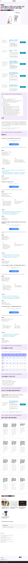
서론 (2, 97)
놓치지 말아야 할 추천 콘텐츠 (5, 105)
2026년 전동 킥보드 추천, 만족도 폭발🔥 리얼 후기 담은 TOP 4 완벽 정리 (11, 111)
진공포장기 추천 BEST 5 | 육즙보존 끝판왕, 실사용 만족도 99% (10, 114)
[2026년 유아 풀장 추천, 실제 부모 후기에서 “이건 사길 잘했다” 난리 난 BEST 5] (5, 447)
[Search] (27, 1)
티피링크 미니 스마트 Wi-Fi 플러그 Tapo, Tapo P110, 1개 (13, 40)
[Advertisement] (14, 32)
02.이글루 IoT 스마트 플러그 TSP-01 (7, 181)
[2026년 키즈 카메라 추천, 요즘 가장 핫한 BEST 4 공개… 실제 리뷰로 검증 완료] (5, 429)
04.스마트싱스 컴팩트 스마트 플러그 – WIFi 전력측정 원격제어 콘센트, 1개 (11, 101)
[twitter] (19, 557)
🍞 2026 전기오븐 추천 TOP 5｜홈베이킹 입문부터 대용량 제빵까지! (22, 508)
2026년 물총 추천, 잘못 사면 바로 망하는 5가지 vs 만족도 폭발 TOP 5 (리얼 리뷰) (12, 110)
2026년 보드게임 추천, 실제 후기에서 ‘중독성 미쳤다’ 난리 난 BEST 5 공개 (11, 109)
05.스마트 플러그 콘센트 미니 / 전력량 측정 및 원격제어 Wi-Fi (11, 306)
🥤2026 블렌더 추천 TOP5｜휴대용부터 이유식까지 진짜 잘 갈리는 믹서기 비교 (12, 113)
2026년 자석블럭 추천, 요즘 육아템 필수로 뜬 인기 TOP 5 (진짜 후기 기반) (11, 107)
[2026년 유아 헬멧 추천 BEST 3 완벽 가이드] (22, 429)
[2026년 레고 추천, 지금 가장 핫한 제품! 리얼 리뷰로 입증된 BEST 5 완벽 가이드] (22, 466)
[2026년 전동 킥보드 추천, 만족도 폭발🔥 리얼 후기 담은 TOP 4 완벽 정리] (5, 466)
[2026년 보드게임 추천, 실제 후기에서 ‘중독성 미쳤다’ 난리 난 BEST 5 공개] (14, 447)
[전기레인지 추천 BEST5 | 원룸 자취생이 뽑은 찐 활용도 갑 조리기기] (22, 485)
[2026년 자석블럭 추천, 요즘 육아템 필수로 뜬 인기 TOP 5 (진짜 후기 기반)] (14, 429)
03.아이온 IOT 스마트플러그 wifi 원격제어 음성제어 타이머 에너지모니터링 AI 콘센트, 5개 (13, 100)
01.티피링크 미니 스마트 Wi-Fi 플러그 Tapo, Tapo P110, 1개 (11, 138)
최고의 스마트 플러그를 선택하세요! (6, 104)
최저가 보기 (22, 42)
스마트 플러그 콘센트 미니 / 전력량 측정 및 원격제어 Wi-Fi (13, 86)
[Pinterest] (21, 557)
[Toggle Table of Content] (21, 96)
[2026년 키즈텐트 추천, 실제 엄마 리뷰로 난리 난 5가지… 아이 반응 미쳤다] (14, 466)
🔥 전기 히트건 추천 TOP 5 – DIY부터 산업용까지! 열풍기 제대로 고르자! (5, 517)
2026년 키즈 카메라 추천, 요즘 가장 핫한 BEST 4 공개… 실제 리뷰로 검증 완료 (12, 106)
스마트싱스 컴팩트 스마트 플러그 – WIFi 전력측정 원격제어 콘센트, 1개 (13, 73)
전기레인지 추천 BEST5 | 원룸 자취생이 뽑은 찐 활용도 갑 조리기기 (11, 115)
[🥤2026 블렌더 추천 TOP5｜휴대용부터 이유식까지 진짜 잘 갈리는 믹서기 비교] (5, 485)
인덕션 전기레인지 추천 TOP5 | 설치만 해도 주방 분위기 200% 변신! (14, 508)
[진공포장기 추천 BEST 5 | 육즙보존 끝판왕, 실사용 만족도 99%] (14, 485)
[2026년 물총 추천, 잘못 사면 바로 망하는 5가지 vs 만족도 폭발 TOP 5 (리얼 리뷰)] (22, 447)
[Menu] (1, 1)
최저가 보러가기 (14, 144)
